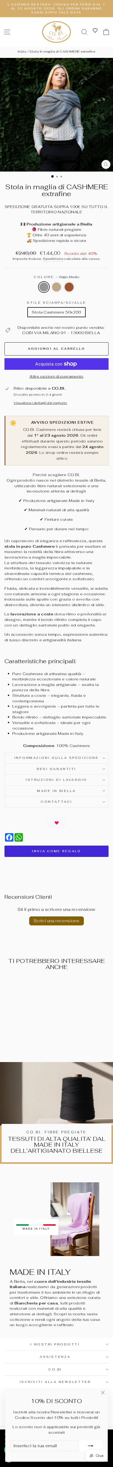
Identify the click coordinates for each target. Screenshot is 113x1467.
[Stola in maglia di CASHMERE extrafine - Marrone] (30, 1044)
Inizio (22, 51)
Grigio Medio (44, 287)
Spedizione (53, 258)
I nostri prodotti (55, 1344)
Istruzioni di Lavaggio (56, 780)
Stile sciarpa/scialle (56, 303)
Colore (56, 277)
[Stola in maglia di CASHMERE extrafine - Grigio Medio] (18, 1044)
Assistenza (55, 1357)
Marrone (69, 287)
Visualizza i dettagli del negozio (40, 403)
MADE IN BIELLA (56, 791)
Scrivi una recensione (56, 921)
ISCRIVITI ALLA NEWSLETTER (55, 1382)
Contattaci (56, 802)
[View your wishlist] (95, 30)
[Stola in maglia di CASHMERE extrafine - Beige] (24, 1044)
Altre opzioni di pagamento (56, 376)
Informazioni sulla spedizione (56, 758)
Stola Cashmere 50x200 (56, 312)
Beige (56, 287)
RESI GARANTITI (56, 769)
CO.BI (55, 1369)
